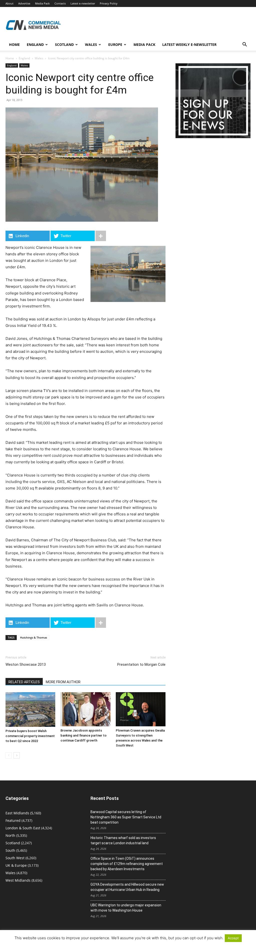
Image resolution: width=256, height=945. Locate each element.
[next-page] (17, 755)
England (24, 58)
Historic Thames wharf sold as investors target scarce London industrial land (123, 840)
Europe (115, 44)
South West (15, 857)
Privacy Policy (109, 3)
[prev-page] (9, 755)
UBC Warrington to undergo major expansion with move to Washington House (125, 907)
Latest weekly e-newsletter (189, 44)
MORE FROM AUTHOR (63, 682)
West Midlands (18, 880)
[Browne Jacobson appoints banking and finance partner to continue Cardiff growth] (85, 709)
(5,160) (23, 813)
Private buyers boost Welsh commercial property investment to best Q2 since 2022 (30, 736)
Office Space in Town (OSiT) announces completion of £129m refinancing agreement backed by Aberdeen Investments (126, 863)
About (10, 3)
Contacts (60, 3)
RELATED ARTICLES (24, 682)
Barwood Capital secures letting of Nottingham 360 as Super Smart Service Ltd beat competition (125, 817)
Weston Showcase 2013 (26, 664)
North (10, 835)
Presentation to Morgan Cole (141, 664)
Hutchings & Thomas (33, 637)
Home (14, 44)
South (10, 850)
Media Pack (42, 3)
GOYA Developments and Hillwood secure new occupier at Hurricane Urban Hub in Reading (127, 887)
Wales (91, 44)
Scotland (64, 44)
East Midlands (17, 813)
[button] (244, 45)
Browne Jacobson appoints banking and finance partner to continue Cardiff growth (83, 735)
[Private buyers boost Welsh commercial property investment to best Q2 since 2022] (30, 709)
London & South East (23, 828)
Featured (13, 820)
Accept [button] (233, 938)
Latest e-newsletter (82, 3)
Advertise (24, 3)
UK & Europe (16, 865)
